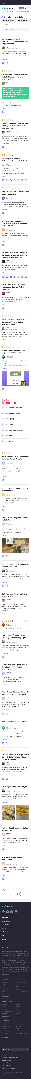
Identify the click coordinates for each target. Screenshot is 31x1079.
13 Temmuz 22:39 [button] (9, 625)
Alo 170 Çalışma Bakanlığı (22, 1033)
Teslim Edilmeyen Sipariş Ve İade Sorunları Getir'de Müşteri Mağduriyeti (15, 667)
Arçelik (3, 1006)
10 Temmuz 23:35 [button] (10, 864)
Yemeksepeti (5, 989)
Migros (17, 1009)
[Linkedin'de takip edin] (16, 911)
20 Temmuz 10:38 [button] (10, 294)
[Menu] (28, 8)
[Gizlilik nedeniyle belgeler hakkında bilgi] (7, 63)
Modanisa (4, 1004)
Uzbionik (4, 1031)
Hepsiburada (19, 989)
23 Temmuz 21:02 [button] (10, 198)
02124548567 (19, 1024)
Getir (17, 11)
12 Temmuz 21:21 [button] (9, 674)
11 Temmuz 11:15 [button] (9, 791)
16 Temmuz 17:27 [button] (9, 571)
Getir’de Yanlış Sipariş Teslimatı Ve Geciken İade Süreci (15, 565)
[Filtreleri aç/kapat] (28, 24)
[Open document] (3, 63)
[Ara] (25, 8)
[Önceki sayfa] (5, 889)
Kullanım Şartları (6, 1060)
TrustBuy (4, 1075)
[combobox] (15, 29)
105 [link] (14, 894)
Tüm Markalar (5, 994)
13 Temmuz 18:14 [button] (9, 642)
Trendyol (4, 984)
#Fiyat (4, 340)
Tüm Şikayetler (6, 974)
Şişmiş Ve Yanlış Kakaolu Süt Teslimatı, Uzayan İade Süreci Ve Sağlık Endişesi (14, 223)
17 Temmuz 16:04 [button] (9, 357)
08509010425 (6, 1028)
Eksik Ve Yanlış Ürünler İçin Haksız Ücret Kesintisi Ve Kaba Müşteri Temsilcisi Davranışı (15, 757)
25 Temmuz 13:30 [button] (10, 48)
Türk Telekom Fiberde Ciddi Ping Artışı (12, 958)
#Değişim (5, 653)
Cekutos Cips (5, 1026)
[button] (7, 71)
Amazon (4, 982)
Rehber (4, 928)
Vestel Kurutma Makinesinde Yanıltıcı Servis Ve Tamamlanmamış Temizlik (15, 967)
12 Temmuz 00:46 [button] (10, 699)
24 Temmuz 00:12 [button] (10, 132)
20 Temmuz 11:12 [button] (9, 262)
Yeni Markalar (5, 996)
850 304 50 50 (23, 20)
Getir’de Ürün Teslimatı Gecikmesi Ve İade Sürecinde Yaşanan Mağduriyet (15, 77)
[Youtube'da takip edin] (7, 911)
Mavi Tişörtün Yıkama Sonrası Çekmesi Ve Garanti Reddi (15, 969)
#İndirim (4, 368)
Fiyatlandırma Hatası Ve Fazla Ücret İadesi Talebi (14, 951)
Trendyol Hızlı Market (21, 982)
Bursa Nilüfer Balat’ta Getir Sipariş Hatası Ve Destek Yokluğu (15, 458)
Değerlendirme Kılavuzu (9, 1068)
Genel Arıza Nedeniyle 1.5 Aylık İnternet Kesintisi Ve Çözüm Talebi (15, 955)
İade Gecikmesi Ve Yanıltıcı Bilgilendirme (12, 858)
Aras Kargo (4, 1009)
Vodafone (4, 1013)
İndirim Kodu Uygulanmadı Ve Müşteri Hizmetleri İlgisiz (13, 352)
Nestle (17, 1028)
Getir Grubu (10, 11)
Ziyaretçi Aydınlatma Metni (10, 1057)
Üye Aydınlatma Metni (8, 1055)
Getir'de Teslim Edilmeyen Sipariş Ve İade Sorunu (15, 489)
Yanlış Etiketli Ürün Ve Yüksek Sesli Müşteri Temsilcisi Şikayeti (14, 636)
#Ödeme (4, 775)
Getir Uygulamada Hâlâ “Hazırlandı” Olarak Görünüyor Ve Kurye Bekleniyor (15, 41)
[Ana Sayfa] (8, 8)
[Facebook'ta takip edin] (11, 911)
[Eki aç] (15, 378)
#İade (3, 108)
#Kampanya (5, 143)
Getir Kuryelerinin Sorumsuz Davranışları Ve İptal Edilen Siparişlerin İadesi (13, 322)
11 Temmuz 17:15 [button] (9, 728)
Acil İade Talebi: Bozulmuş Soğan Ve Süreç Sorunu (15, 829)
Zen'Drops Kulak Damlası (22, 1031)
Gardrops (4, 991)
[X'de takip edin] (3, 911)
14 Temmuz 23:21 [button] (9, 601)
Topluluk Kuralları (7, 1063)
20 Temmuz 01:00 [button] (10, 329)
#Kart (3, 613)
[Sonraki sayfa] (19, 894)
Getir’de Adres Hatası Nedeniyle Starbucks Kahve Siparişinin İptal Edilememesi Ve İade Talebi (14, 255)
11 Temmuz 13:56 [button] (9, 764)
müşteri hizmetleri (8, 20)
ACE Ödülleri (6, 924)
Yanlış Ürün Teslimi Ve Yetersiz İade (14, 723)
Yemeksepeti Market (21, 991)
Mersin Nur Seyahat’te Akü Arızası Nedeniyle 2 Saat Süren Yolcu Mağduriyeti (15, 953)
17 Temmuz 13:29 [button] (9, 495)
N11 (17, 984)
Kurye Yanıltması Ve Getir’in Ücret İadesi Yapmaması (15, 193)
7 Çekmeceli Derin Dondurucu (8, 1041)
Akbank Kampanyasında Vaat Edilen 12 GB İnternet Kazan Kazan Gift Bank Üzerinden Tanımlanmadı (15, 971)
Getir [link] (4, 17)
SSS (3, 935)
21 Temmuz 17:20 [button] (9, 230)
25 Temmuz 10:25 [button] (10, 84)
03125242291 (5, 1033)
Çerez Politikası (6, 1065)
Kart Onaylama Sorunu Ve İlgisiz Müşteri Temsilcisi (14, 595)
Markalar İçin (6, 921)
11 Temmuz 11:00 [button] (9, 835)
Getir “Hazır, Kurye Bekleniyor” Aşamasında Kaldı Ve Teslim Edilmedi (14, 287)
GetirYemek (5, 986)
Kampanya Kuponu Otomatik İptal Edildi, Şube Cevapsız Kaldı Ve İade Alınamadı (15, 126)
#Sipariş (4, 59)
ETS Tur (18, 1011)
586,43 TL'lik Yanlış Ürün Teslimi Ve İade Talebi (14, 519)
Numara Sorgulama (6, 1011)
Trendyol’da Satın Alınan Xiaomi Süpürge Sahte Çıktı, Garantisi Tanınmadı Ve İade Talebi (15, 962)
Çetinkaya (4, 1024)
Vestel (17, 1006)
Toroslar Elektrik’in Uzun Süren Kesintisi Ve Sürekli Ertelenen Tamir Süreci (15, 965)
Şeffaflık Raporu (7, 932)
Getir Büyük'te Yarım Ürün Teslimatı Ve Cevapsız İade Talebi (15, 160)
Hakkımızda (5, 917)
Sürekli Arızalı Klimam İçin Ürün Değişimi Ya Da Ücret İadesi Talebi (15, 960)
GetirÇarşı (18, 986)
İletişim (4, 939)
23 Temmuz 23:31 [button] (9, 165)
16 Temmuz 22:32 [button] (9, 524)
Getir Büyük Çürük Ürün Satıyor (14, 787)
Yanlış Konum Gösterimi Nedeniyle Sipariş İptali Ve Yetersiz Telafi (15, 693)
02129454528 (19, 1026)
